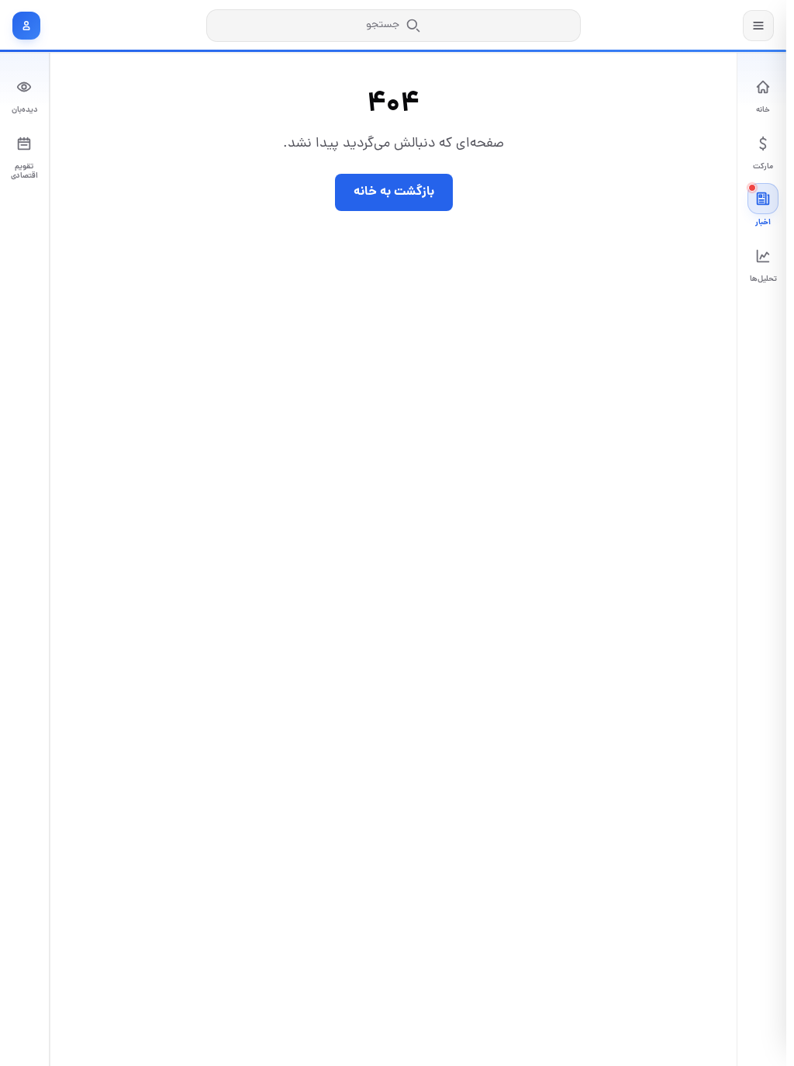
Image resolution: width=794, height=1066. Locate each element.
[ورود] (26, 26)
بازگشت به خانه (394, 192)
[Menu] (758, 25)
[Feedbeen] (685, 25)
